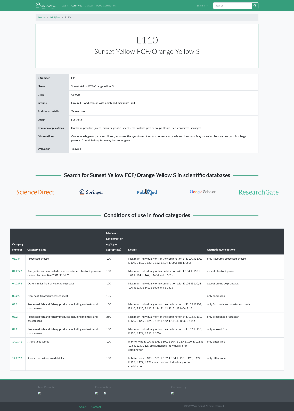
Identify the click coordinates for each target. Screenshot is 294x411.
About (83, 407)
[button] (202, 5)
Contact (96, 407)
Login (65, 5)
